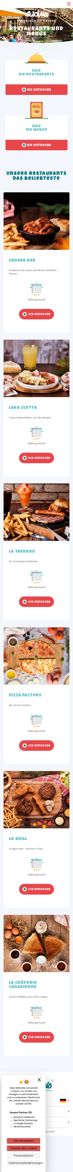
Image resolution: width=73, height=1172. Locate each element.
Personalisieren (23, 1155)
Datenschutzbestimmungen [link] (24, 1162)
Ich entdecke (39, 314)
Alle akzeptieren (23, 1140)
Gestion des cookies (46, 1132)
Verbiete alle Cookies (23, 1148)
